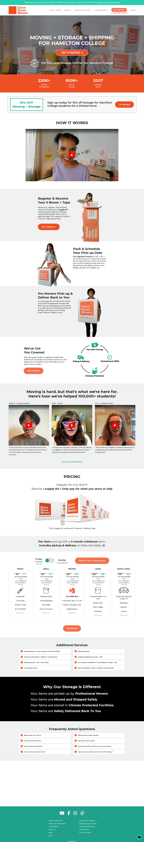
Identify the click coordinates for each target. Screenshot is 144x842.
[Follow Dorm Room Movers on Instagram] (75, 814)
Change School (101, 10)
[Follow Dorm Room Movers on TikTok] (82, 814)
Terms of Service (85, 832)
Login (133, 10)
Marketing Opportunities (88, 824)
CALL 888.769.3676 (120, 13)
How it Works (55, 10)
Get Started (33, 371)
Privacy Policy (84, 830)
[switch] (50, 560)
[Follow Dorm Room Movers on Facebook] (69, 814)
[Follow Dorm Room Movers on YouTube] (62, 814)
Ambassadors (54, 826)
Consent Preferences (86, 826)
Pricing (67, 10)
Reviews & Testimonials (57, 824)
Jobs (50, 836)
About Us (52, 830)
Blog (50, 832)
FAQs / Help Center (55, 820)
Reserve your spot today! (109, 2)
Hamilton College (82, 10)
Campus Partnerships (87, 820)
